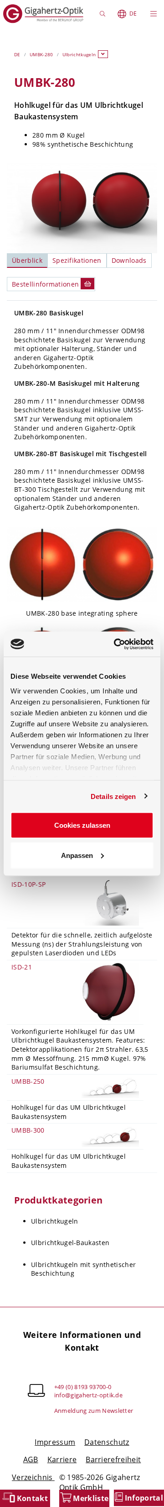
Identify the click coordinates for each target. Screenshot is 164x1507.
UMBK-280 (41, 54)
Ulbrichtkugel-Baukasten (70, 1242)
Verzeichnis (33, 1477)
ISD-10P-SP (28, 884)
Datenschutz (106, 1442)
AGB (30, 1459)
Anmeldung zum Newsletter (93, 1410)
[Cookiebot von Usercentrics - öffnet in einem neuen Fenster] (116, 644)
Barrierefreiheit (113, 1459)
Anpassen (77, 855)
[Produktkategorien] (103, 54)
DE (133, 13)
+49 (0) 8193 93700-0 (82, 1387)
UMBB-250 (28, 1081)
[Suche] (103, 13)
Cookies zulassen (82, 825)
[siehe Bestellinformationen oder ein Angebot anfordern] (87, 283)
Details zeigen (113, 796)
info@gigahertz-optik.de (88, 1395)
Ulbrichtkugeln (79, 54)
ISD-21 (21, 967)
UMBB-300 (28, 1130)
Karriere (62, 1459)
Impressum (55, 1442)
